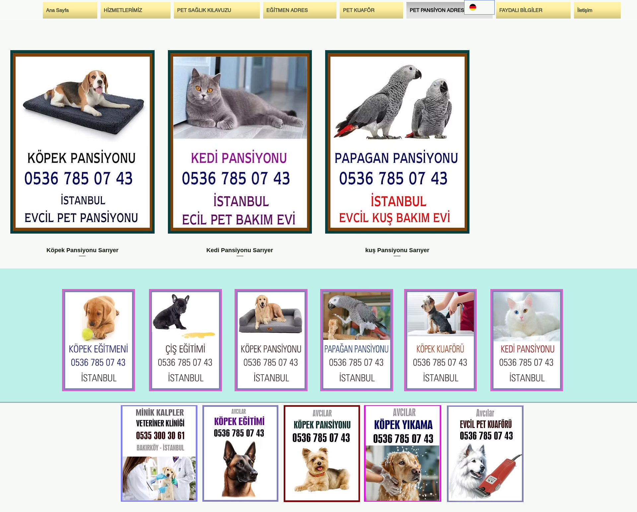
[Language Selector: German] (479, 7)
